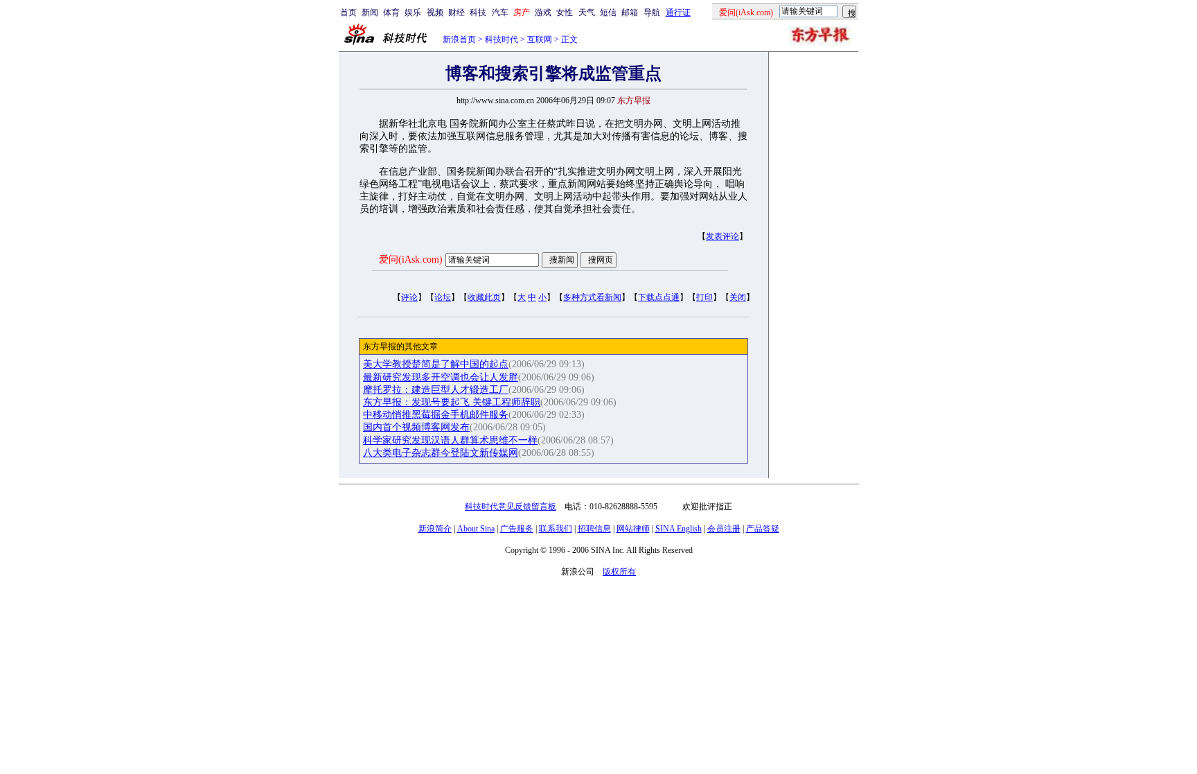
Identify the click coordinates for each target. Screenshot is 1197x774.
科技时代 (501, 39)
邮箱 (629, 12)
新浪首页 (459, 39)
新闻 (370, 12)
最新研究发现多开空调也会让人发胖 (440, 377)
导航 (652, 12)
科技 (478, 12)
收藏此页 (484, 297)
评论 (409, 297)
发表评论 (722, 236)
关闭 (737, 297)
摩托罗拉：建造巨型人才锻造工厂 (435, 390)
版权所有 (619, 572)
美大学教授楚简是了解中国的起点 (435, 364)
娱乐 (413, 12)
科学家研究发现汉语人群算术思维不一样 (450, 440)
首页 (348, 12)
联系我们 (555, 529)
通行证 (678, 12)
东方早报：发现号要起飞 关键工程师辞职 (451, 402)
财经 (456, 12)
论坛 (442, 297)
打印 (704, 297)
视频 (435, 12)
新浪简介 (435, 529)
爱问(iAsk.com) (411, 259)
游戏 (543, 12)
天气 (586, 12)
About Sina (476, 529)
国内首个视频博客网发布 (416, 427)
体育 (391, 12)
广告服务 (516, 529)
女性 (564, 12)
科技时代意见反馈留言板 (510, 506)
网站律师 (633, 529)
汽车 (500, 12)
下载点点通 (659, 297)
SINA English (678, 529)
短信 (608, 12)
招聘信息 (594, 529)
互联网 (539, 39)
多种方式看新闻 (592, 297)
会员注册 (724, 529)
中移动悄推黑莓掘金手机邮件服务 (435, 415)
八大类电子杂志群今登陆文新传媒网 (440, 453)
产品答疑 (762, 529)
